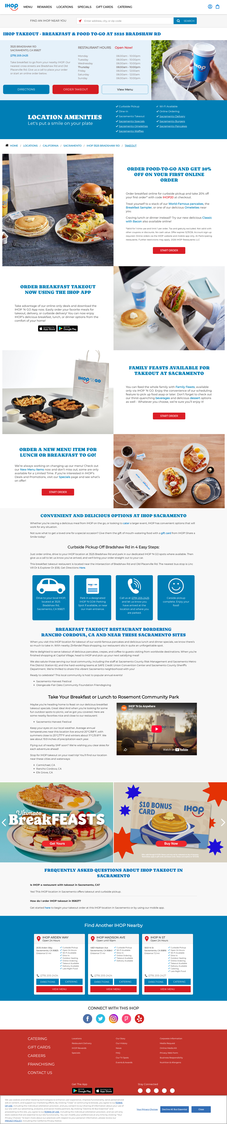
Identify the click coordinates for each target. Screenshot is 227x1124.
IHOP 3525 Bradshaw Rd (103, 145)
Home (14, 145)
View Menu (125, 89)
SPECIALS (84, 7)
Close (201, 1109)
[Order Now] (217, 6)
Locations (30, 145)
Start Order (169, 250)
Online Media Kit (168, 1048)
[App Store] (104, 1091)
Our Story (120, 1038)
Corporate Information (171, 1038)
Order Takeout (75, 89)
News (118, 1048)
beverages (163, 398)
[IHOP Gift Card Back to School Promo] (170, 822)
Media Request (167, 1043)
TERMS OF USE (51, 1112)
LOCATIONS (65, 7)
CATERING (125, 7)
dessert (195, 398)
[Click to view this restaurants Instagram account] (113, 1018)
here (47, 907)
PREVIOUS (4, 822)
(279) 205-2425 (140, 598)
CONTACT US (40, 1072)
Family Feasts (185, 387)
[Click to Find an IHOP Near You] (80, 20)
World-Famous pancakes (185, 204)
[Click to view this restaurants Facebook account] (87, 1018)
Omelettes (192, 207)
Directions (26, 89)
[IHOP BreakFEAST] (56, 822)
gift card (166, 533)
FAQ (118, 1053)
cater (126, 523)
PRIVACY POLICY (13, 1121)
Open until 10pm (106, 940)
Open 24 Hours (51, 940)
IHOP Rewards (79, 1048)
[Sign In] (210, 6)
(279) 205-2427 (157, 975)
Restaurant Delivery (82, 1043)
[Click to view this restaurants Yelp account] (139, 1018)
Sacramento (72, 145)
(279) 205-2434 (49, 975)
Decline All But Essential (174, 1109)
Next (223, 822)
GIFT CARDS (104, 7)
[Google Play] (82, 1091)
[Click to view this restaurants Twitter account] (100, 1018)
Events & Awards (124, 1062)
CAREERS (37, 1055)
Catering (71, 981)
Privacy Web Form (169, 1053)
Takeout (131, 145)
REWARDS (44, 7)
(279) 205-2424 (103, 975)
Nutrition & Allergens (170, 1062)
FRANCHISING (41, 1064)
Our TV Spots (122, 1057)
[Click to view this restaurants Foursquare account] (126, 1018)
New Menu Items (32, 469)
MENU (27, 7)
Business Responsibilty (171, 1057)
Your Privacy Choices (147, 1109)
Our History (121, 1043)
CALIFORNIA (51, 145)
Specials (64, 477)
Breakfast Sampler (139, 207)
